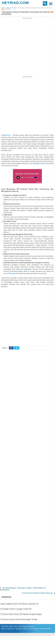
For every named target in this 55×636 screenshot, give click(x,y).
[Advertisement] (27, 46)
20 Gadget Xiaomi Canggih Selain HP (16, 609)
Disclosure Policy (22, 629)
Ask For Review (45, 629)
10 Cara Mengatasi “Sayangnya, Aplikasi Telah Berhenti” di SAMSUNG (23, 589)
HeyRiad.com (6, 135)
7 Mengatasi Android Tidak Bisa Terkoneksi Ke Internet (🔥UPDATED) (27, 13)
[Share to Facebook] (11, 347)
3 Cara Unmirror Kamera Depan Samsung (37, 593)
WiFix (26, 271)
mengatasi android (39, 163)
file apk (12, 273)
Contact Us (10, 629)
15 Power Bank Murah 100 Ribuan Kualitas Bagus (21, 614)
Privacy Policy (34, 629)
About (3, 629)
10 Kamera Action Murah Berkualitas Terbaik (18, 619)
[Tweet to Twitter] (16, 347)
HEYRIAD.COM (15, 3)
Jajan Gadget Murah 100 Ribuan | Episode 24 (19, 604)
